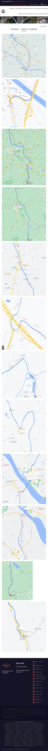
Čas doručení (42, 13)
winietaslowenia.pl (32, 741)
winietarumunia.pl (7, 741)
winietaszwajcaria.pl (41, 741)
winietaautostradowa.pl (11, 739)
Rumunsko (46, 8)
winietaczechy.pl (38, 739)
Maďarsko (31, 13)
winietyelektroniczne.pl (7, 743)
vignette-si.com (40, 735)
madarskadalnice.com (40, 729)
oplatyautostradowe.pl (38, 730)
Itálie (35, 13)
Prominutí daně (38, 685)
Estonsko (30, 8)
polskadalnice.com (19, 731)
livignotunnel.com (7, 729)
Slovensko (20, 13)
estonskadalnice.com (38, 727)
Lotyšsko (35, 8)
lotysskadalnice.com (30, 729)
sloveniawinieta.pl (19, 732)
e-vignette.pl (23, 726)
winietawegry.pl (18, 742)
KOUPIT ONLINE (34, 4)
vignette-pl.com (16, 735)
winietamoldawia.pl (23, 740)
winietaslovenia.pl (15, 741)
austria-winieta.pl (10, 722)
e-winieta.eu (30, 726)
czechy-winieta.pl (15, 724)
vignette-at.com (32, 734)
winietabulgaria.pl (20, 739)
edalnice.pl (42, 726)
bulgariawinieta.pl (16, 723)
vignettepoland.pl (14, 736)
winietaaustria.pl (29, 738)
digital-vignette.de (16, 726)
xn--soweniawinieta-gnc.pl (27, 745)
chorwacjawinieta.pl (7, 724)
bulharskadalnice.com (25, 723)
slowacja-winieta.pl (10, 733)
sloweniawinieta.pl (27, 733)
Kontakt (46, 13)
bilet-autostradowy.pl (27, 722)
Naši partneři (37, 697)
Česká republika (25, 8)
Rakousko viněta (38, 691)
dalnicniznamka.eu (7, 726)
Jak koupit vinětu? (38, 672)
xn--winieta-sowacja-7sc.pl (18, 746)
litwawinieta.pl (33, 728)
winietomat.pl (25, 742)
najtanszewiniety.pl (28, 730)
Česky (43, 4)
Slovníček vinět (38, 702)
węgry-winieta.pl (8, 745)
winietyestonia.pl (17, 743)
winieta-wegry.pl (8, 738)
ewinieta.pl (7, 728)
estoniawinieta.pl (29, 727)
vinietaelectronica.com (28, 736)
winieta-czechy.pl (23, 737)
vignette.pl (7, 736)
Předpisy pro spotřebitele (40, 678)
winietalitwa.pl (15, 740)
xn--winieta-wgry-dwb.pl (30, 746)
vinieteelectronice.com (38, 736)
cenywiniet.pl (41, 723)
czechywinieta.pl (23, 724)
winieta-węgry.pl (16, 738)
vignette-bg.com (40, 734)
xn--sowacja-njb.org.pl (16, 745)
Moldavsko (39, 8)
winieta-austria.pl (15, 737)
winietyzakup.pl (42, 743)
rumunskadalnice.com (10, 732)
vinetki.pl (20, 736)
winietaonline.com (32, 740)
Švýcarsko (28, 13)
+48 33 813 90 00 (19, 1)
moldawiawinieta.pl (20, 730)
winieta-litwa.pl (31, 737)
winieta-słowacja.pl (39, 737)
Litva (33, 8)
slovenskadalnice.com (28, 732)
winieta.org (23, 738)
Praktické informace (39, 669)
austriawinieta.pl (18, 722)
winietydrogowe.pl (38, 742)
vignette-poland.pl (24, 735)
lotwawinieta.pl (22, 729)
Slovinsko (24, 13)
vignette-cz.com (8, 735)
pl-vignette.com (10, 731)
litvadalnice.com (19, 728)
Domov (3, 24)
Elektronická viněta (39, 699)
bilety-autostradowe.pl (36, 722)
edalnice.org (36, 726)
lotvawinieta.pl (15, 729)
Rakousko (16, 8)
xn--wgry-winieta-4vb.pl (38, 745)
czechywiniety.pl (31, 724)
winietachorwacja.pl (29, 739)
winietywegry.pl (24, 743)
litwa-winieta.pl (26, 728)
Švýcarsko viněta (38, 694)
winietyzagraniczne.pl (33, 743)
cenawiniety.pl (34, 723)
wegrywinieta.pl (8, 737)
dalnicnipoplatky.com (40, 724)
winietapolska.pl (40, 740)
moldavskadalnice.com (10, 730)
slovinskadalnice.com (38, 732)
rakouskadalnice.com (28, 731)
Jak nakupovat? (12, 8)
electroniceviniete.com (20, 727)
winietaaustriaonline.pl (38, 738)
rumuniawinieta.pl (37, 731)
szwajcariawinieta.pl (8, 734)
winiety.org (31, 742)
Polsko (43, 8)
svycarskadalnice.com (36, 733)
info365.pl (12, 728)
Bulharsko (20, 8)
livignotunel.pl (40, 728)
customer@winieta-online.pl (21, 4)
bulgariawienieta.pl (8, 723)
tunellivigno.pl (25, 734)
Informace (38, 13)
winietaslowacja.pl (23, 741)
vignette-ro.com (32, 735)
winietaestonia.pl (8, 740)
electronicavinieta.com (10, 727)
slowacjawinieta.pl (19, 733)
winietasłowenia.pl (9, 742)
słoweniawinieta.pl (17, 734)
